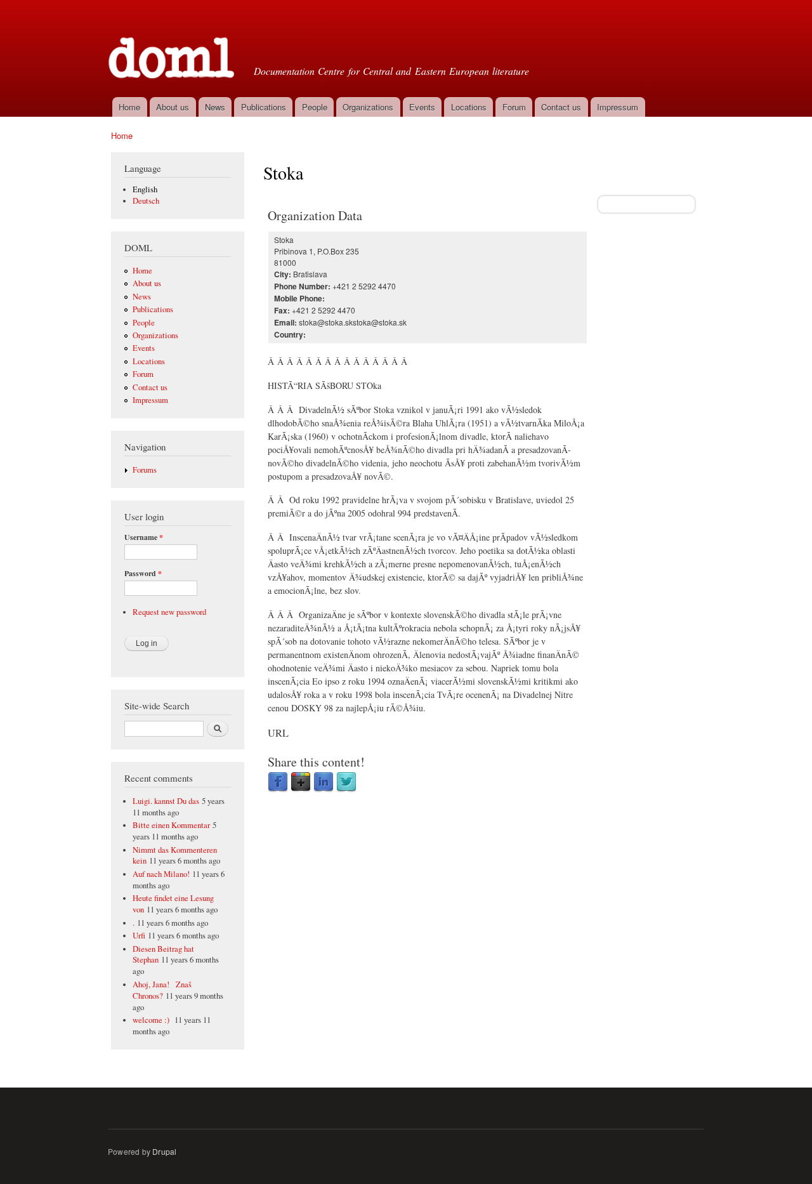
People (314, 107)
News (215, 107)
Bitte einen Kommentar (171, 825)
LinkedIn (323, 782)
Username (143, 537)
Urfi (139, 935)
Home (129, 107)
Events (422, 107)
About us (172, 107)
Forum (514, 107)
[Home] (173, 47)
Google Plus (301, 782)
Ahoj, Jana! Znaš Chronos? (162, 990)
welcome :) (152, 1020)
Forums (145, 469)
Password (143, 574)
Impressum (617, 107)
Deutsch (146, 200)
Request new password (169, 612)
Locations (469, 107)
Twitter (346, 782)
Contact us (561, 107)
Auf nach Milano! (161, 874)
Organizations (368, 107)
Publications (263, 107)
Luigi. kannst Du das (166, 801)
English (145, 189)
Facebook (278, 782)
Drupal (164, 1151)
